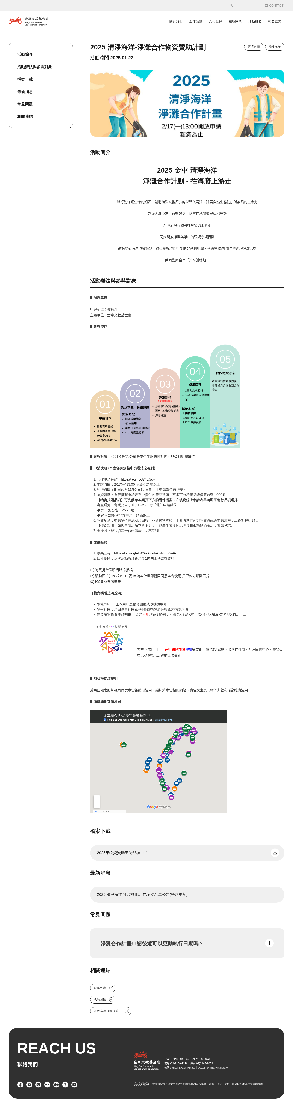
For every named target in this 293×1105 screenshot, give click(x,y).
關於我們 (175, 21)
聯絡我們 (74, 1084)
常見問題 (25, 104)
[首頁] (29, 21)
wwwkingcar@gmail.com (213, 1067)
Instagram (38, 1084)
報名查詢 (274, 21)
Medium (56, 1084)
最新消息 (25, 92)
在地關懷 (235, 21)
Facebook (20, 1084)
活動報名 (254, 21)
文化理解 (215, 21)
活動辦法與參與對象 (34, 67)
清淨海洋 (275, 46)
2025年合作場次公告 (108, 1011)
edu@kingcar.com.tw (182, 1067)
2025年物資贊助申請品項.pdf (122, 853)
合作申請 (100, 988)
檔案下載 (25, 79)
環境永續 (254, 46)
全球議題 (195, 21)
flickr (47, 1084)
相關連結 (25, 116)
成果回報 (100, 999)
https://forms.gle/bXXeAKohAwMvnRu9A (145, 553)
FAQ (65, 1084)
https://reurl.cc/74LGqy (138, 479)
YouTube (29, 1084)
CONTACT (276, 5)
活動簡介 (25, 54)
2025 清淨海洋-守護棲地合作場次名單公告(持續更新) (142, 894)
